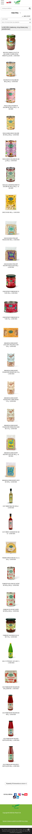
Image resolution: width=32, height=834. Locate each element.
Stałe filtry (15, 13)
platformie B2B (16, 821)
